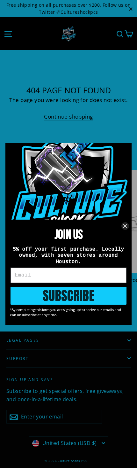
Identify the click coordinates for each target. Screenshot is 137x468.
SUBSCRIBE (68, 296)
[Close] (125, 226)
